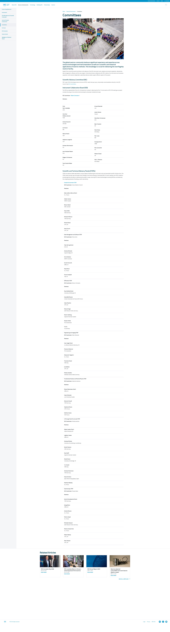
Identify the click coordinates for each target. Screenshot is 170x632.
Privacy (148, 621)
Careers (53, 5)
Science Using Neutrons (6, 9)
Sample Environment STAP (70, 182)
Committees (4, 24)
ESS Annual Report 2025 (93, 569)
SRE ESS (153, 621)
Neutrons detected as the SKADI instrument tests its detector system (119, 570)
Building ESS (39, 5)
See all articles (123, 579)
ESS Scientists (5, 31)
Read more (44, 572)
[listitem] (160, 622)
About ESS (14, 5)
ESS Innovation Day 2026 (47, 569)
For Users (4, 28)
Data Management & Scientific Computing (8, 16)
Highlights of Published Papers (6, 38)
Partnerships (47, 5)
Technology (32, 5)
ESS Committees (72, 84)
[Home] (6, 5)
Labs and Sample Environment (5, 21)
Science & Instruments (23, 5)
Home (64, 11)
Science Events (5, 34)
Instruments (4, 12)
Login (144, 621)
